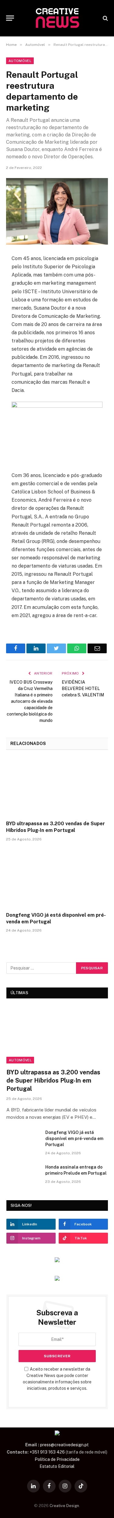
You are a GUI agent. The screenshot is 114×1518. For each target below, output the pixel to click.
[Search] (105, 18)
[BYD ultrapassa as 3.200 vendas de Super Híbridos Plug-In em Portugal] (57, 787)
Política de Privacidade (57, 1459)
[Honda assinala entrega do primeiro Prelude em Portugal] (23, 1175)
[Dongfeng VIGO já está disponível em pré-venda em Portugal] (57, 878)
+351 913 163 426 (47, 1452)
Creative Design (64, 1505)
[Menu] (10, 18)
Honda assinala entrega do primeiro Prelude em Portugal (76, 1170)
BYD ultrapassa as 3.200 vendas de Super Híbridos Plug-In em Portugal (55, 827)
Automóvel (20, 61)
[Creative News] (57, 18)
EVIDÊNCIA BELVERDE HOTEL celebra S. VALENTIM (83, 688)
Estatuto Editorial (57, 1466)
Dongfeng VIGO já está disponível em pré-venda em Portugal (56, 918)
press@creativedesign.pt (64, 1444)
